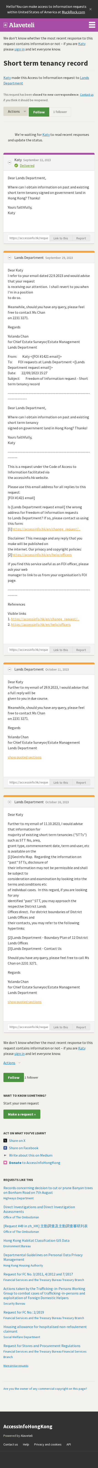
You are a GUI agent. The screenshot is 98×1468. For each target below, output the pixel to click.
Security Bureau (14, 1303)
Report (81, 238)
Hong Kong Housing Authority (23, 1265)
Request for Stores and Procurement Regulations (41, 1345)
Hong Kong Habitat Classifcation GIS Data (36, 1240)
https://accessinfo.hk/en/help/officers (42, 554)
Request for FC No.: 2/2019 (23, 1312)
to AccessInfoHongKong (34, 1162)
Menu (92, 24)
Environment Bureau (17, 1246)
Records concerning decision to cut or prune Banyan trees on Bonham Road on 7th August (48, 1190)
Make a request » (22, 1114)
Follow (39, 112)
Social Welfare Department (21, 1337)
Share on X (17, 1140)
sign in (19, 49)
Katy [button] (18, 159)
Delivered (27, 165)
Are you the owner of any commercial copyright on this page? (45, 1389)
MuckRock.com (73, 12)
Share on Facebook (23, 1148)
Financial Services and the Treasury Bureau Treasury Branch (43, 1280)
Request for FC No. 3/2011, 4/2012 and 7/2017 (38, 1274)
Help (26, 1444)
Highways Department (18, 1198)
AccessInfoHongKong (19, 25)
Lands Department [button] (29, 257)
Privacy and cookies (48, 1444)
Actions (14, 111)
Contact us (86, 95)
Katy (81, 43)
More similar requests (15, 1365)
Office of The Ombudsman (21, 1217)
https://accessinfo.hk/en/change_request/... (46, 529)
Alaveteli (27, 1436)
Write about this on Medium (30, 1155)
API (69, 1444)
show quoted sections (24, 757)
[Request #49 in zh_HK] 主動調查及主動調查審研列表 (45, 1226)
